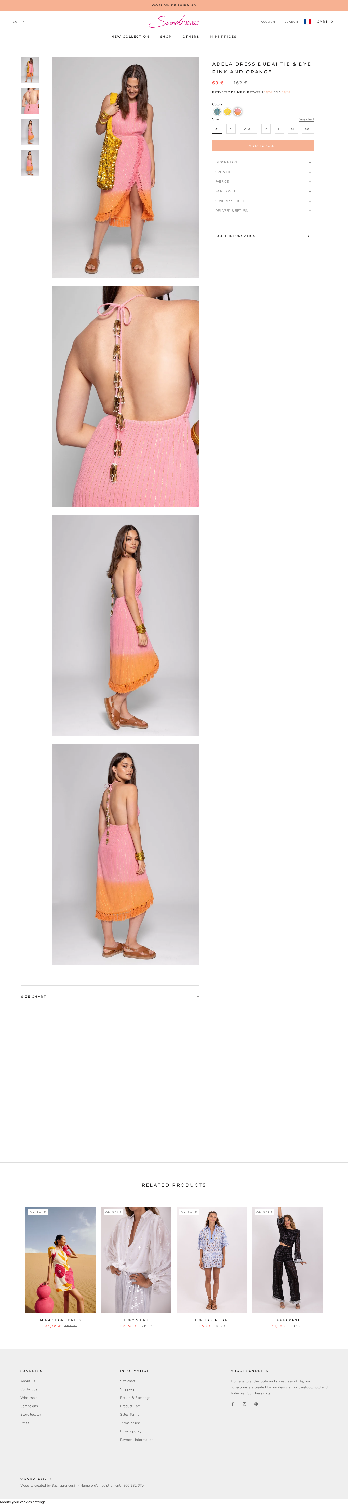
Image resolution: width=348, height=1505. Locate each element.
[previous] (16, 1262)
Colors (217, 104)
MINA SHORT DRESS (60, 1320)
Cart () (326, 21)
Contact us (28, 1389)
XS (217, 128)
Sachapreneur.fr (64, 1485)
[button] (217, 112)
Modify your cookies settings (23, 1502)
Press (24, 1422)
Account (269, 21)
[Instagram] (244, 1404)
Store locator (30, 1414)
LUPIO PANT (287, 1320)
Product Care (130, 1406)
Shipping (127, 1389)
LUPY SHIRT (136, 1320)
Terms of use (130, 1422)
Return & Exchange (135, 1397)
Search (291, 21)
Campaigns (29, 1406)
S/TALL (249, 128)
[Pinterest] (256, 1404)
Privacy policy (130, 1431)
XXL (308, 128)
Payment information (136, 1439)
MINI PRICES (223, 36)
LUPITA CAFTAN (212, 1320)
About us (27, 1381)
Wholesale (28, 1397)
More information (236, 236)
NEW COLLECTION (130, 36)
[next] (332, 1262)
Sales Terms (129, 1414)
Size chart (306, 119)
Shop (166, 36)
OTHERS (191, 36)
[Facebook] (232, 1404)
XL (293, 128)
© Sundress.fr (35, 1478)
